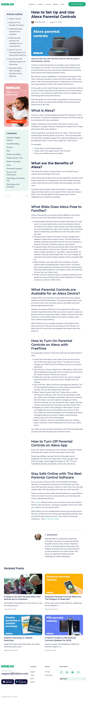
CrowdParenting (13, 144)
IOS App (47, 672)
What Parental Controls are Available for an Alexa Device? (15, 42)
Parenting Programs (14, 168)
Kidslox (38, 502)
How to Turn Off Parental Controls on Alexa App (17, 62)
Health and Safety (14, 154)
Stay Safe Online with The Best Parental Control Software (15, 72)
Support (32, 672)
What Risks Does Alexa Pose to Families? (15, 31)
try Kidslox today (51, 519)
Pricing (32, 675)
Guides (32, 679)
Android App (48, 675)
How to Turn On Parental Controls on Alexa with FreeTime (17, 52)
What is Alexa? (15, 19)
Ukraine (32, 682)
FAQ (8, 151)
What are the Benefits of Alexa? (16, 23)
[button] (72, 679)
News (9, 165)
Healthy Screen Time (15, 158)
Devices (10, 147)
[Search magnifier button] (27, 196)
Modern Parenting (14, 161)
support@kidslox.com (14, 673)
